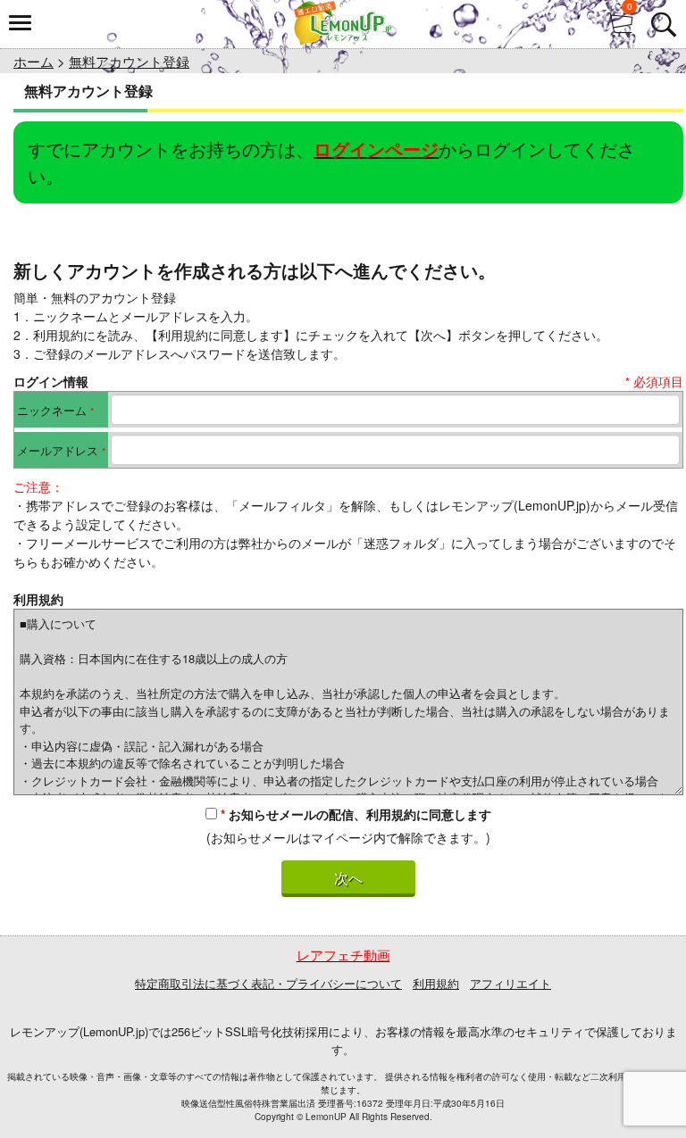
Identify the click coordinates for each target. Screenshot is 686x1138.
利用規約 (436, 983)
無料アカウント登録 (129, 61)
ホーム (33, 61)
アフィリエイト (510, 983)
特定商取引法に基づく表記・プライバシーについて (268, 983)
